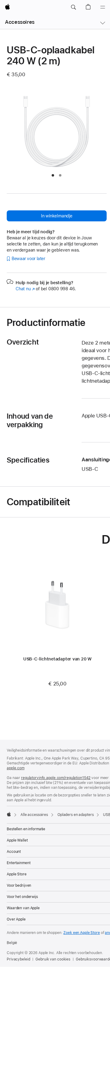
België (12, 943)
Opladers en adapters (75, 815)
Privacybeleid (18, 959)
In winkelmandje (56, 215)
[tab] (53, 175)
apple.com (15, 768)
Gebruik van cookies (52, 959)
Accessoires (20, 22)
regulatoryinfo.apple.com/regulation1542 (55, 778)
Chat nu (25, 288)
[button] (73, 7)
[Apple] (9, 814)
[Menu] (102, 7)
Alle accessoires (34, 815)
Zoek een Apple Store (81, 933)
